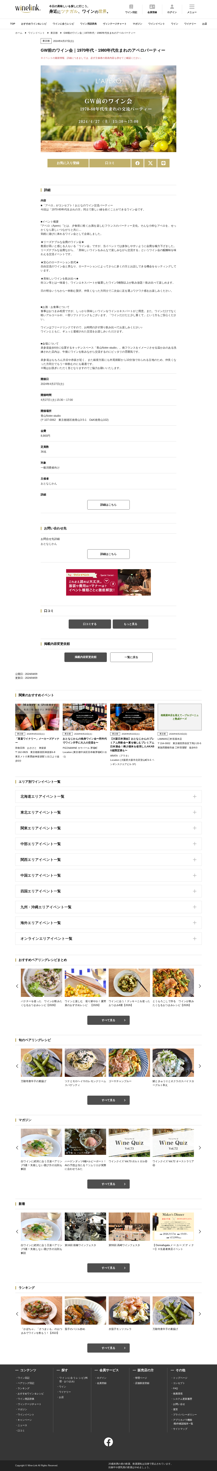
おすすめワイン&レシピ (34, 23)
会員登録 (101, 1383)
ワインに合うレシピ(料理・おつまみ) (73, 1379)
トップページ (180, 1377)
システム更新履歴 (182, 1398)
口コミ (110, 163)
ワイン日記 (23, 1377)
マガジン (137, 23)
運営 (175, 1409)
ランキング (23, 1388)
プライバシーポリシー (185, 1414)
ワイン (174, 23)
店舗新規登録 (142, 1383)
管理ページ (141, 1377)
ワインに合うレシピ (63, 23)
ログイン (101, 1377)
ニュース (22, 1425)
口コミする (90, 624)
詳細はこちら (108, 504)
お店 (204, 23)
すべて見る (108, 1020)
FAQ (175, 1388)
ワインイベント (156, 23)
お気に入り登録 (68, 163)
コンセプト (179, 1383)
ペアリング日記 (26, 1383)
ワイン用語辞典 (88, 23)
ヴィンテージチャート (115, 23)
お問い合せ (179, 1404)
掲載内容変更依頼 (85, 657)
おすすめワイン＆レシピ (31, 1393)
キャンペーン (25, 1419)
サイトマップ (180, 1428)
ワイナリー (190, 23)
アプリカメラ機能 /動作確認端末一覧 (183, 1421)
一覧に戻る (131, 657)
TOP (12, 23)
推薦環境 (178, 1393)
